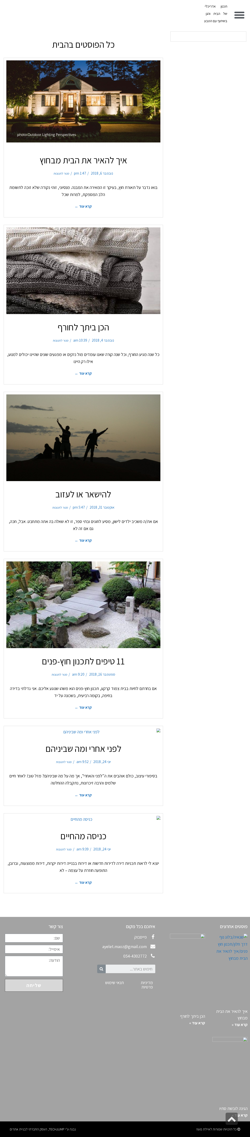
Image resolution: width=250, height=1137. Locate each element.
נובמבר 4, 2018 (103, 340)
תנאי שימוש (114, 982)
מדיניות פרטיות (147, 985)
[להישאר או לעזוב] (83, 437)
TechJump (56, 1129)
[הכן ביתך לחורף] (83, 270)
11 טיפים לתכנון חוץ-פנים (83, 661)
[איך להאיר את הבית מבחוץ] (83, 103)
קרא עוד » (240, 1024)
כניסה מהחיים (83, 836)
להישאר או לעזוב (83, 494)
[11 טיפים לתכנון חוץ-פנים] (83, 604)
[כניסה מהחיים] (83, 819)
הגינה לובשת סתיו (233, 1108)
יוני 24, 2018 (102, 761)
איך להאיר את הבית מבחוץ (83, 160)
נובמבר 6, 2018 (102, 173)
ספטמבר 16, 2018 (102, 674)
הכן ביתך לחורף (83, 327)
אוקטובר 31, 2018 (102, 507)
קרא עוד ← (83, 206)
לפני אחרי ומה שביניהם (83, 749)
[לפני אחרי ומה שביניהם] (83, 732)
